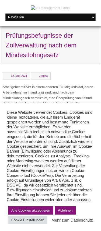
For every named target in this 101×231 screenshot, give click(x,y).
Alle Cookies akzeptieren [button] (30, 210)
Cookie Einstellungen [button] (27, 220)
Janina (43, 75)
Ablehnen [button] (65, 210)
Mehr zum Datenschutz (72, 220)
